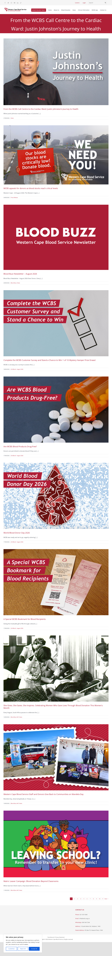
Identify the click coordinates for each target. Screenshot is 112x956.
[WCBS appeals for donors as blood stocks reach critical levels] (56, 154)
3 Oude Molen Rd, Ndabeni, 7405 (90, 926)
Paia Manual (51, 937)
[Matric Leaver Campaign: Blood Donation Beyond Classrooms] (56, 844)
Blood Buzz (14, 283)
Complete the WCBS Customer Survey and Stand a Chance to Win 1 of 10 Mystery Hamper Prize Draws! (50, 360)
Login (84, 3)
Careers (77, 3)
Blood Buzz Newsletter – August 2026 (20, 273)
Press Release (14, 197)
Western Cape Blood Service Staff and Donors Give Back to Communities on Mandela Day (43, 794)
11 (102, 899)
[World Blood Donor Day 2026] (56, 496)
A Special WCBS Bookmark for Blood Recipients (25, 619)
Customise (11, 949)
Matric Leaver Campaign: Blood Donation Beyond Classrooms (31, 881)
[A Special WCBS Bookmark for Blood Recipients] (56, 582)
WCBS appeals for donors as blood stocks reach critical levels (31, 188)
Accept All (34, 949)
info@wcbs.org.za (84, 918)
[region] (23, 943)
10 (99, 899)
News (12, 118)
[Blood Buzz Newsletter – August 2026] (56, 237)
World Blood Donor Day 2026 (17, 532)
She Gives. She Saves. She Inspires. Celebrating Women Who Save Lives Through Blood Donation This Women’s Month (53, 706)
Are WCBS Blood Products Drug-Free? (20, 446)
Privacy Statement (60, 937)
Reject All (23, 949)
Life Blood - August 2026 (17, 369)
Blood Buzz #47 (15, 717)
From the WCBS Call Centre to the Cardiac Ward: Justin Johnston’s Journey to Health (41, 109)
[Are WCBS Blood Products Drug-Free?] (56, 410)
